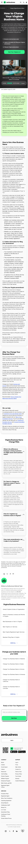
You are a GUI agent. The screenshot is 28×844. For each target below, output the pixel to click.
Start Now (14, 718)
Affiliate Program (5, 778)
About (2, 762)
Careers (3, 764)
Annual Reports (4, 802)
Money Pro (3, 807)
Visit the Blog (4, 774)
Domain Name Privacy (6, 818)
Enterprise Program (5, 780)
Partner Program (5, 776)
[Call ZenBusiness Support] (24, 2)
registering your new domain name (13, 413)
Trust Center (18, 776)
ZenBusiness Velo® (5, 805)
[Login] (26, 3)
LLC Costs (3, 809)
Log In (11, 740)
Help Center (18, 767)
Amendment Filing (5, 812)
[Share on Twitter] (7, 574)
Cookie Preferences (19, 780)
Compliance (2, 8)
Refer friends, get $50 (6, 783)
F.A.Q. (16, 764)
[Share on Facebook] (10, 574)
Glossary (17, 778)
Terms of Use (18, 771)
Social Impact (4, 767)
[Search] (20, 2)
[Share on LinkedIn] (4, 574)
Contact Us (18, 769)
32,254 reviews (16, 83)
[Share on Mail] (13, 574)
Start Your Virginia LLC (14, 52)
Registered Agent (5, 796)
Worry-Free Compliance (6, 798)
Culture (3, 769)
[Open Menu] (1, 2)
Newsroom (3, 771)
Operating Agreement (6, 800)
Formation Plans (5, 793)
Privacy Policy (18, 774)
